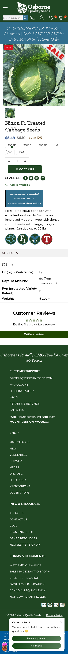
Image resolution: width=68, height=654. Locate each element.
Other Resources (23, 538)
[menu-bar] (8, 7)
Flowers (16, 461)
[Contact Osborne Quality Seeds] (32, 17)
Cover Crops (19, 492)
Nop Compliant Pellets (28, 596)
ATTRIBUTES (10, 253)
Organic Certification (27, 584)
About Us (17, 513)
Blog (13, 525)
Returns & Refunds (25, 403)
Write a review (34, 334)
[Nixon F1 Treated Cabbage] (10, 113)
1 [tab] (34, 102)
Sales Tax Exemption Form (30, 571)
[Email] (42, 178)
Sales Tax (17, 409)
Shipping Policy (22, 391)
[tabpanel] (34, 75)
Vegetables (18, 454)
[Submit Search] (25, 17)
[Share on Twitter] (31, 178)
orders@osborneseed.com (29, 203)
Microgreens (20, 486)
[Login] (41, 17)
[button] (9, 161)
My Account (19, 384)
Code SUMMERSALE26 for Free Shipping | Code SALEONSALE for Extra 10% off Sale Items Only (34, 34)
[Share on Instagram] (36, 178)
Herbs (14, 467)
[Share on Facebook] (25, 178)
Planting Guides (22, 532)
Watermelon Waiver (25, 565)
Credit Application (24, 577)
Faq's (14, 397)
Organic (16, 473)
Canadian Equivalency (27, 590)
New (13, 448)
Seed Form (18, 480)
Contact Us (18, 519)
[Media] (60, 101)
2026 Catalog (19, 442)
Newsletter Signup (25, 544)
